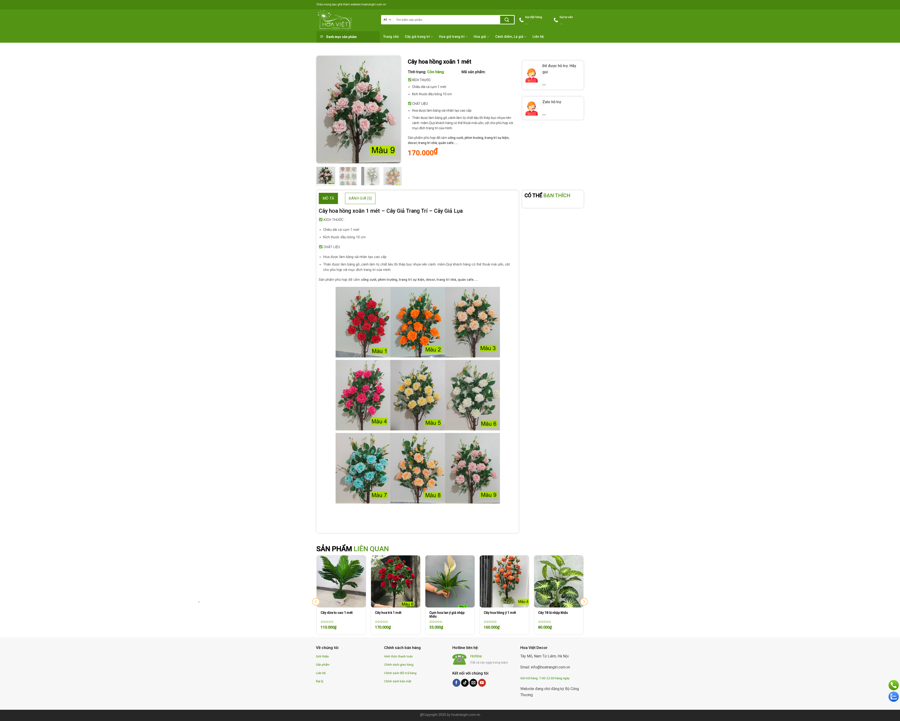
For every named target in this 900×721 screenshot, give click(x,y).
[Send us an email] (473, 683)
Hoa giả (480, 37)
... (544, 83)
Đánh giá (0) (360, 198)
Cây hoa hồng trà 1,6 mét (556, 613)
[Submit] (507, 19)
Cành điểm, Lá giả (509, 37)
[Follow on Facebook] (456, 683)
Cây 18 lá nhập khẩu (499, 613)
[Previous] (324, 109)
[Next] (393, 109)
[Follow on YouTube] (482, 683)
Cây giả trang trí (417, 37)
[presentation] (316, 601)
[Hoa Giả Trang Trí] (345, 20)
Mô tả (328, 198)
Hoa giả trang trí (452, 37)
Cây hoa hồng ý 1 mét (445, 613)
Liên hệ (538, 37)
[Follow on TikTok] (465, 683)
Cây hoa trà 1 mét (334, 613)
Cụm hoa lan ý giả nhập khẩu (392, 614)
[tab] (328, 198)
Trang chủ (391, 37)
